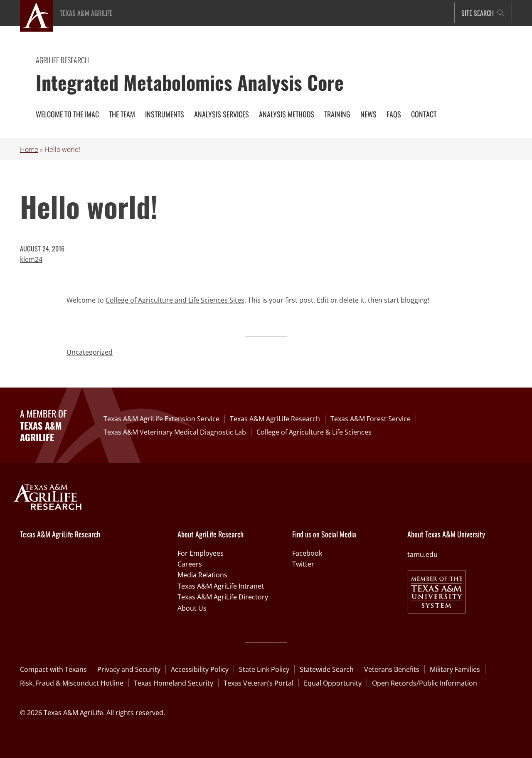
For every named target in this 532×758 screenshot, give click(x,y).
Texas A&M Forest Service (370, 419)
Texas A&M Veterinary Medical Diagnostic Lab (174, 432)
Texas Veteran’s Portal (258, 683)
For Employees (200, 553)
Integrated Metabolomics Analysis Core (190, 82)
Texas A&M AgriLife (86, 13)
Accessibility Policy (200, 669)
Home (29, 149)
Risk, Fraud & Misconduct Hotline (71, 683)
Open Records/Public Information (424, 683)
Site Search (477, 13)
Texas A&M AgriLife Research (275, 419)
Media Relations (202, 574)
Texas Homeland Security (173, 683)
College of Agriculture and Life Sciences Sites (175, 300)
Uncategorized (89, 352)
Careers (189, 564)
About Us (192, 608)
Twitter (303, 564)
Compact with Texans (53, 669)
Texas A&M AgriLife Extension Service (161, 419)
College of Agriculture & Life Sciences (314, 432)
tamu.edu (422, 554)
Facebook (307, 553)
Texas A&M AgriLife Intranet (220, 586)
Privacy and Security (128, 669)
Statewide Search (327, 669)
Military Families (455, 669)
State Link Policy (264, 669)
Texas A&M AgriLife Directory (222, 596)
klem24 (31, 259)
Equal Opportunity (333, 683)
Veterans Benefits (391, 669)
